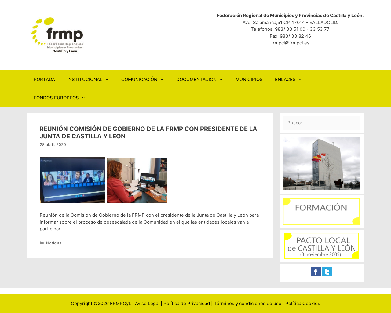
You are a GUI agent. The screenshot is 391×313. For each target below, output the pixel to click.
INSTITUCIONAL (84, 79)
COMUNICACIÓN (139, 79)
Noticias (53, 243)
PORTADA (44, 79)
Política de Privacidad (186, 303)
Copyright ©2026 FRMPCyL (101, 303)
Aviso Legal (147, 303)
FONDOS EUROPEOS (56, 98)
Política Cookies (302, 303)
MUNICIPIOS (249, 79)
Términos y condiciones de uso (247, 303)
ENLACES (285, 79)
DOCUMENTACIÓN (196, 79)
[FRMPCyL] (58, 35)
